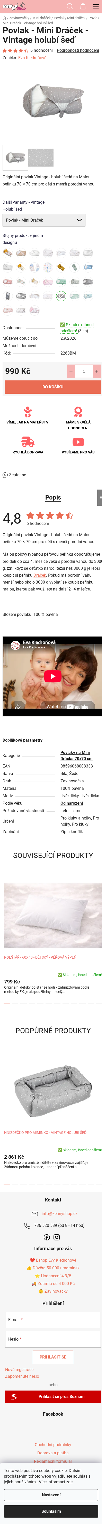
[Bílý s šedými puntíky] (8, 267)
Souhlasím (51, 1511)
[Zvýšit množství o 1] (97, 371)
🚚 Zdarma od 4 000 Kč (53, 1283)
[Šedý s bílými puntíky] (8, 296)
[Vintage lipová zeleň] (74, 296)
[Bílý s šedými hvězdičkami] (88, 253)
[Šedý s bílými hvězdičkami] (88, 281)
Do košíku (53, 387)
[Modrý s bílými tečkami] (88, 267)
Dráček (39, 575)
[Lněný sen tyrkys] (74, 267)
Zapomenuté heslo (22, 1376)
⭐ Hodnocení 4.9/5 (53, 1275)
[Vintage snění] (8, 310)
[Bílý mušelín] (61, 253)
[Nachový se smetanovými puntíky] (8, 281)
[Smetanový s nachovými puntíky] (48, 296)
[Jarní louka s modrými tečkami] (34, 267)
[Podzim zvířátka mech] (21, 281)
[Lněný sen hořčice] (61, 267)
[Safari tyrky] (61, 281)
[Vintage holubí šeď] (61, 296)
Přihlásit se (53, 1357)
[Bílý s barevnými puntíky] (74, 253)
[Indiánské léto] (21, 267)
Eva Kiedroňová (32, 57)
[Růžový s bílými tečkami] (48, 281)
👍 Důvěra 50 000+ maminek (53, 1268)
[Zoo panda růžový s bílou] (21, 310)
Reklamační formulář (53, 1461)
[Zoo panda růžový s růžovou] (34, 310)
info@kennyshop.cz (59, 1213)
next (100, 905)
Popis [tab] (53, 497)
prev (5, 905)
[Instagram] (57, 1237)
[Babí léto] (8, 253)
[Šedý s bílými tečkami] (21, 296)
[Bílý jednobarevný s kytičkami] (34, 253)
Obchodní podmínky (53, 1444)
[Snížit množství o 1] (71, 371)
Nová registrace (19, 1369)
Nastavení (51, 1494)
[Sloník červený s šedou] (34, 296)
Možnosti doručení (19, 345)
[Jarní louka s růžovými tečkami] (48, 267)
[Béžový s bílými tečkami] (21, 253)
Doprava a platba (53, 1452)
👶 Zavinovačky (53, 1291)
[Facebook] (47, 1237)
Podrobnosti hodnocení (78, 50)
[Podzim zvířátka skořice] (34, 281)
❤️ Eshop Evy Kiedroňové (53, 1260)
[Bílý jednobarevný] (48, 253)
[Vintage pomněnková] (88, 296)
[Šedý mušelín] (74, 281)
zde (69, 1481)
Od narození (71, 803)
